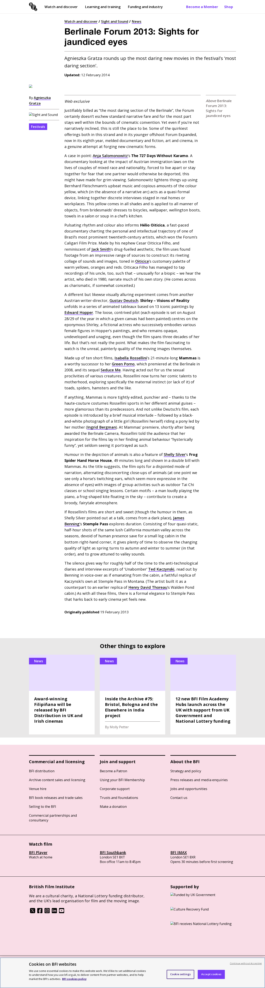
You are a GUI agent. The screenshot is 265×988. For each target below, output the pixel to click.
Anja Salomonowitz (110, 155)
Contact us (178, 797)
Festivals (38, 126)
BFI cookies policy (74, 979)
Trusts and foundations (119, 797)
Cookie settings (180, 974)
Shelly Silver (175, 454)
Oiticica (142, 261)
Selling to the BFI (42, 806)
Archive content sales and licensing (57, 779)
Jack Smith (101, 249)
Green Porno (123, 363)
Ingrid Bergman (101, 427)
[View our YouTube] (61, 912)
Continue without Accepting (246, 963)
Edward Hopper (78, 312)
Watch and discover (61, 6)
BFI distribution (41, 771)
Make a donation (113, 806)
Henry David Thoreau (147, 587)
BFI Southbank (113, 852)
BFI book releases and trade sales (56, 797)
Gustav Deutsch (124, 300)
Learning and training (102, 6)
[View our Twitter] (32, 912)
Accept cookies (211, 974)
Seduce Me (111, 369)
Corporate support (115, 788)
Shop (228, 6)
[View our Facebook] (39, 912)
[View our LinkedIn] (54, 912)
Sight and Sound (114, 21)
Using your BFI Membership (122, 779)
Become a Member (202, 6)
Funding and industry (145, 6)
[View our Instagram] (47, 912)
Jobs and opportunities (188, 788)
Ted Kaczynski (161, 569)
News (136, 21)
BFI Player (38, 852)
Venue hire (37, 788)
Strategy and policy (185, 771)
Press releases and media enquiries (199, 779)
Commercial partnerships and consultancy (53, 817)
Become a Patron (113, 771)
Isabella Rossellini (130, 357)
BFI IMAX (178, 852)
